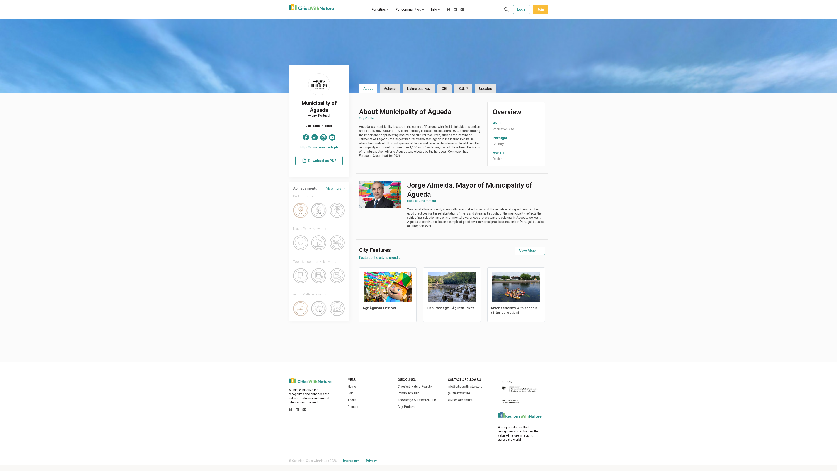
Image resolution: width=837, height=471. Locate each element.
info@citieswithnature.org (465, 386)
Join (540, 9)
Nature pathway (418, 89)
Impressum (351, 460)
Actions (390, 89)
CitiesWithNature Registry (415, 386)
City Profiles (406, 407)
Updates (485, 89)
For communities (408, 9)
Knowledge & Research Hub (417, 400)
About (368, 89)
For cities (378, 9)
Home (352, 386)
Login (521, 9)
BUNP (463, 89)
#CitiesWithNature (460, 400)
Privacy (371, 460)
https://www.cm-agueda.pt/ (319, 147)
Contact (353, 407)
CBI (444, 89)
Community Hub (408, 393)
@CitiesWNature (459, 393)
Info (434, 9)
